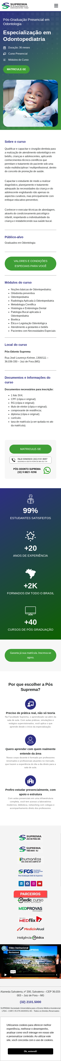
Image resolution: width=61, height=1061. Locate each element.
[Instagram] (33, 883)
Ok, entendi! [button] (30, 1051)
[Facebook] (27, 883)
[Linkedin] (21, 883)
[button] (56, 5)
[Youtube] (39, 883)
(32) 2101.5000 (30, 1002)
